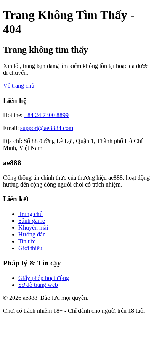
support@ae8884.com (46, 128)
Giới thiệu (30, 248)
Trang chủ (30, 214)
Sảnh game (31, 220)
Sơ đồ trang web (38, 284)
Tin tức (26, 241)
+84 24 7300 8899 (46, 115)
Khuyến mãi (33, 227)
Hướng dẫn (32, 234)
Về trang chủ (18, 85)
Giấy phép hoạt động (43, 278)
